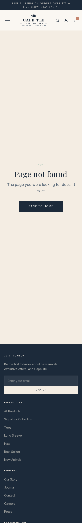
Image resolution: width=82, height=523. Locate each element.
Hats (7, 443)
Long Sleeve (13, 435)
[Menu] (7, 20)
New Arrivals (12, 459)
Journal (9, 487)
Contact (9, 495)
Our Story (10, 479)
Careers (9, 503)
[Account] (66, 20)
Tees (7, 427)
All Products (12, 411)
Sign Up (41, 390)
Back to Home (41, 206)
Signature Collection (18, 419)
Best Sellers (12, 451)
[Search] (57, 20)
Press (8, 511)
